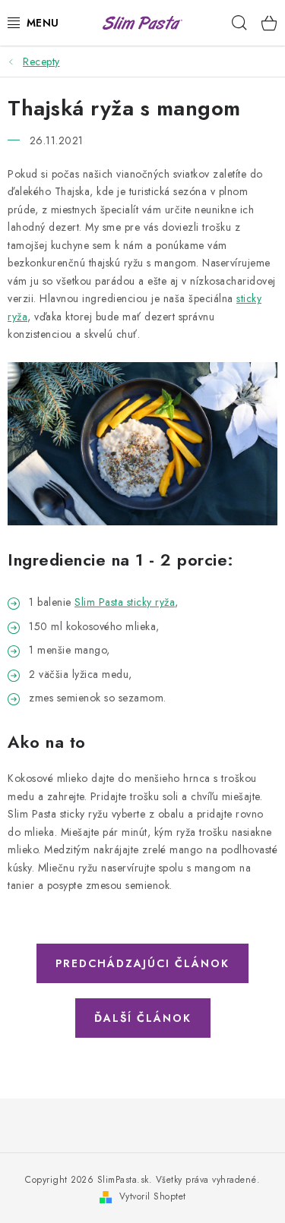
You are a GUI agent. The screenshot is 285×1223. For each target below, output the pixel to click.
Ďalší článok (143, 1018)
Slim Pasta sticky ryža (124, 602)
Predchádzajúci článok (142, 963)
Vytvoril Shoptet (152, 1196)
